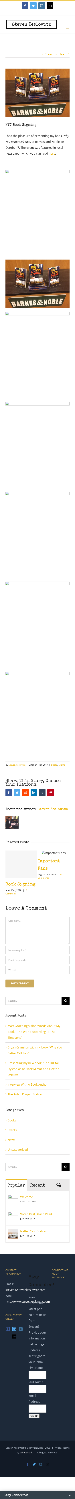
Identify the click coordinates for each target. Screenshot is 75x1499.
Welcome (26, 1195)
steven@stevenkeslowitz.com (25, 1288)
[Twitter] (14, 1327)
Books (54, 764)
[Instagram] (21, 1327)
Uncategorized (18, 1147)
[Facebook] (8, 1327)
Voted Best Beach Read (36, 1212)
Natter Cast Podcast (34, 1229)
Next (63, 54)
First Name (36, 1366)
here (52, 153)
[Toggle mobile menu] (68, 27)
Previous (51, 54)
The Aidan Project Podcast (26, 1092)
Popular (16, 1183)
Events (61, 764)
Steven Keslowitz (17, 764)
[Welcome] (13, 1196)
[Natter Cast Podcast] (13, 1230)
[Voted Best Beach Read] (13, 1213)
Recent (37, 1183)
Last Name (36, 1380)
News (11, 1138)
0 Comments (63, 891)
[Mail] (14, 1334)
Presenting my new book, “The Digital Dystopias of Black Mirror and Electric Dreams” (33, 1067)
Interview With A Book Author (28, 1082)
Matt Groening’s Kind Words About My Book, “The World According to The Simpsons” (34, 1029)
